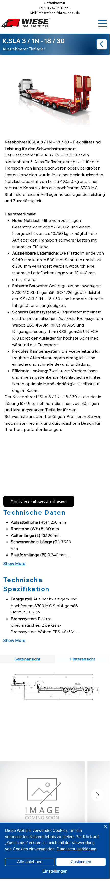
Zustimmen (81, 862)
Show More (14, 563)
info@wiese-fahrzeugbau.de (59, 13)
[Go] (101, 44)
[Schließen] (102, 830)
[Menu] (102, 23)
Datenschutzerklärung (76, 849)
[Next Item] (97, 795)
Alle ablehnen (29, 862)
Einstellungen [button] (54, 871)
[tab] (27, 659)
